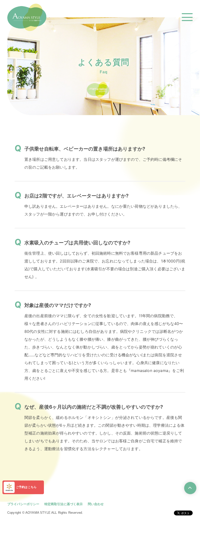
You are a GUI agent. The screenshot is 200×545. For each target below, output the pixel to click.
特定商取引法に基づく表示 (63, 504)
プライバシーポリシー (23, 504)
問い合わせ (96, 504)
